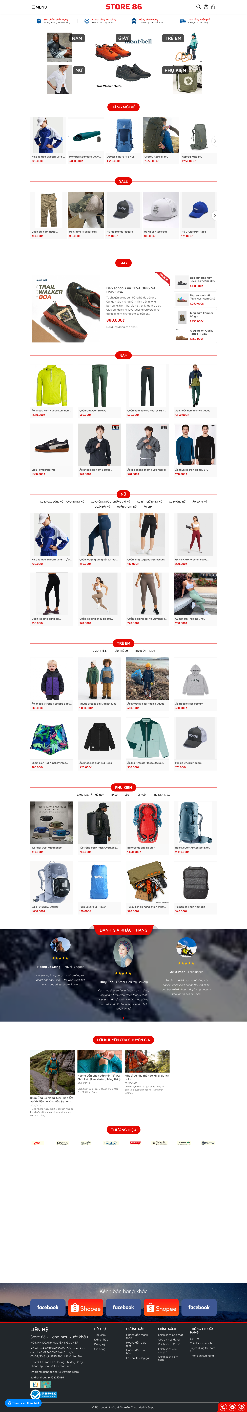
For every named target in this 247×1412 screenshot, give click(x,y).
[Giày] (123, 63)
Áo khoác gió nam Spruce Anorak (95, 469)
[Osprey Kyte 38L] (199, 135)
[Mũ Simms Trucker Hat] (86, 210)
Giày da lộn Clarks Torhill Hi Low (201, 332)
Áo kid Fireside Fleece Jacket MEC (145, 762)
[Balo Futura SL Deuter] (51, 882)
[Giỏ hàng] (213, 6)
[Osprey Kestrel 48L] (161, 135)
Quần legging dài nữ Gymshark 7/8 (146, 618)
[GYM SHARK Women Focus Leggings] (195, 534)
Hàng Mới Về (123, 107)
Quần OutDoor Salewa (92, 410)
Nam (123, 355)
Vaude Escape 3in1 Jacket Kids (97, 703)
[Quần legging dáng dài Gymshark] (51, 594)
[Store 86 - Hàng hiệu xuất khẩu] (124, 7)
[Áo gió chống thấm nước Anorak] (147, 445)
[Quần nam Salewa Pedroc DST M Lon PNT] (147, 385)
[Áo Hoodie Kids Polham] (195, 678)
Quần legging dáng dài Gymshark (45, 618)
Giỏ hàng (99, 1349)
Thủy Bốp (106, 982)
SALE (123, 181)
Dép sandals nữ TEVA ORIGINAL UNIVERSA (131, 290)
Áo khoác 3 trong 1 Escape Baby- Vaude (51, 703)
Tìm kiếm (100, 1334)
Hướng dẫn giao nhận (136, 1344)
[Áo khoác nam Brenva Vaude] (195, 385)
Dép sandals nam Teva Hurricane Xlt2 (202, 279)
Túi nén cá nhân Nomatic (190, 906)
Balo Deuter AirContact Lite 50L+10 (192, 847)
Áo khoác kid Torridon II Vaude (145, 703)
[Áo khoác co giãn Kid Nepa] (99, 738)
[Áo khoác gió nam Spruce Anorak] (99, 445)
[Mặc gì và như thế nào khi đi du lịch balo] (147, 1061)
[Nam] (59, 47)
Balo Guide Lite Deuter (141, 847)
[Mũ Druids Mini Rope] (198, 210)
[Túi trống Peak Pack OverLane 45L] (99, 822)
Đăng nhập (101, 1339)
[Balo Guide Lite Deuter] (147, 822)
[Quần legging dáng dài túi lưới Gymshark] (99, 534)
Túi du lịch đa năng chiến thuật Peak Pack (145, 906)
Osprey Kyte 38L (192, 156)
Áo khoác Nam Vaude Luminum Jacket (51, 410)
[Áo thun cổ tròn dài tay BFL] (195, 445)
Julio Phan (177, 972)
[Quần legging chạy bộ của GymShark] (99, 594)
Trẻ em (123, 643)
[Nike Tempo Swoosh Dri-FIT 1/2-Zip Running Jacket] (48, 135)
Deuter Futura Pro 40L (120, 156)
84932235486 (56, 1377)
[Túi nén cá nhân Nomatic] (195, 882)
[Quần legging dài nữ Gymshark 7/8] (147, 594)
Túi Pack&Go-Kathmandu (47, 847)
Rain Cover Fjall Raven (92, 906)
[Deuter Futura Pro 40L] (123, 135)
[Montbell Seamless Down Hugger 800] (86, 135)
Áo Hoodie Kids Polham (189, 703)
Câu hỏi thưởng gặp (138, 1358)
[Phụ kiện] (187, 79)
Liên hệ (194, 1338)
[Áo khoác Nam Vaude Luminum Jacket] (51, 385)
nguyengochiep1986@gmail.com (58, 1371)
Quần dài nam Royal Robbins (44, 231)
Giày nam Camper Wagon (201, 314)
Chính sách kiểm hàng (168, 1358)
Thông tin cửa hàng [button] (201, 1330)
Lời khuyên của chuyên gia (123, 1039)
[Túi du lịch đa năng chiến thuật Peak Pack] (147, 882)
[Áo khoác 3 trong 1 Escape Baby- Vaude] (51, 678)
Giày (123, 263)
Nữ (123, 494)
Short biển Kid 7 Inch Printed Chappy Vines (49, 762)
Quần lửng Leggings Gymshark (146, 559)
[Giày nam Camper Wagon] (182, 317)
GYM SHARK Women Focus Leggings (191, 559)
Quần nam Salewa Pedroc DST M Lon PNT (147, 410)
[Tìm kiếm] (198, 6)
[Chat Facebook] (232, 1407)
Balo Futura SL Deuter (45, 906)
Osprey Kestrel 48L (156, 156)
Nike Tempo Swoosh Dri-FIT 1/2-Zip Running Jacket (48, 156)
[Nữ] (59, 79)
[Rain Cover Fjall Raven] (99, 882)
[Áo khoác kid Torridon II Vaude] (147, 678)
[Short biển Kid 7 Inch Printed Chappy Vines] (51, 738)
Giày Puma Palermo (43, 469)
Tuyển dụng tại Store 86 (202, 1349)
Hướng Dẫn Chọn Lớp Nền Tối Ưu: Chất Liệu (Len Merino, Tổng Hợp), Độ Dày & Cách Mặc (99, 1079)
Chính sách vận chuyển (167, 1350)
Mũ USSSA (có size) (155, 231)
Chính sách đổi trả (169, 1344)
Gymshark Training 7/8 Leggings (189, 618)
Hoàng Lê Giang (48, 967)
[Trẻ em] (187, 47)
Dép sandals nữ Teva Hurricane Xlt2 (202, 297)
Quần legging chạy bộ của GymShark (95, 618)
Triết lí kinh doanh (201, 1343)
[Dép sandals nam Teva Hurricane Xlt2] (182, 282)
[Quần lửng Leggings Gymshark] (147, 534)
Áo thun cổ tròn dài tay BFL (191, 469)
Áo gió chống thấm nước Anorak (147, 469)
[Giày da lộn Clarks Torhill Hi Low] (182, 334)
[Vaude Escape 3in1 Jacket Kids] (99, 678)
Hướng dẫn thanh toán (137, 1336)
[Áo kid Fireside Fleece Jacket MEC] (147, 738)
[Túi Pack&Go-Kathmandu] (51, 822)
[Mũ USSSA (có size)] (161, 210)
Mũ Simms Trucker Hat (83, 231)
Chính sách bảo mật (170, 1334)
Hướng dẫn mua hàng (136, 1352)
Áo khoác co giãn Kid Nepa (95, 762)
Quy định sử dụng (169, 1339)
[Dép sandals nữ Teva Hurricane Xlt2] (182, 299)
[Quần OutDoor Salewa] (99, 385)
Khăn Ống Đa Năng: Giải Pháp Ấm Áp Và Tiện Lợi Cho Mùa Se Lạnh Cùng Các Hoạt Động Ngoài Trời (51, 1101)
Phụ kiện (123, 787)
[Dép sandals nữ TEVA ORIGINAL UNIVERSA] (66, 308)
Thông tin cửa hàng (202, 1355)
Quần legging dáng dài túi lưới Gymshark (97, 559)
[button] (214, 141)
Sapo (151, 1407)
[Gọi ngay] (223, 1407)
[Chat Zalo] (241, 1407)
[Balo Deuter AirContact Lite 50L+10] (195, 822)
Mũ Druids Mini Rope (193, 231)
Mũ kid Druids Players (120, 231)
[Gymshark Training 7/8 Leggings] (195, 594)
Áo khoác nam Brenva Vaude (192, 410)
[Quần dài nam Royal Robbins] (48, 210)
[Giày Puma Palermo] (51, 445)
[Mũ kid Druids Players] (123, 210)
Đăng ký (99, 1344)
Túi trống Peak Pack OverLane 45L (97, 847)
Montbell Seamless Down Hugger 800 (84, 156)
